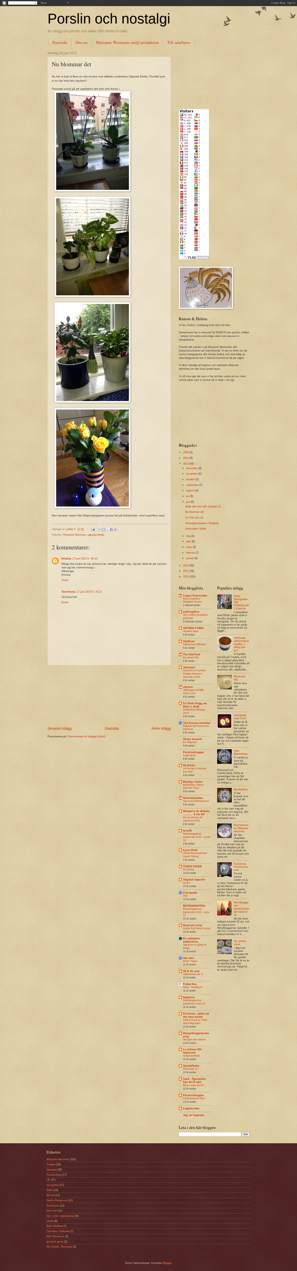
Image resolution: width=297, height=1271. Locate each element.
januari (190, 558)
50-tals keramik (192, 739)
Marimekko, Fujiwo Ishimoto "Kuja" (193, 786)
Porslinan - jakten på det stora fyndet (196, 1015)
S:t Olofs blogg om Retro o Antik (195, 705)
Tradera (50, 1164)
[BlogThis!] (104, 529)
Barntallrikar (241, 789)
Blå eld (50, 1195)
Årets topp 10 (190, 1068)
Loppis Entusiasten (195, 595)
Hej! (185, 895)
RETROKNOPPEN (194, 905)
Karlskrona (52, 1205)
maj (188, 535)
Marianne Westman (74, 534)
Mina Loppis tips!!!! (193, 1085)
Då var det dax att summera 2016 (192, 819)
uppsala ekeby (95, 534)
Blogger (167, 1263)
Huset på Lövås (192, 925)
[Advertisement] (109, 695)
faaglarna (189, 997)
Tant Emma (68, 591)
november (192, 473)
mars (189, 547)
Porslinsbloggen (193, 752)
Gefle (49, 1190)
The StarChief (191, 654)
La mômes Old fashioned (192, 1051)
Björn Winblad (54, 1226)
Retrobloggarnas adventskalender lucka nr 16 (241, 908)
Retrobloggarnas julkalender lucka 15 (194, 1002)
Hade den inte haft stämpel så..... (204, 506)
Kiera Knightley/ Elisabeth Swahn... (193, 600)
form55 (187, 830)
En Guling (188, 869)
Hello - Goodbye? (192, 987)
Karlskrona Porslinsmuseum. (241, 867)
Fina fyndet (190, 892)
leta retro (188, 958)
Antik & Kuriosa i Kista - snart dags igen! (196, 1022)
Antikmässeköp (191, 1055)
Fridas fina (189, 984)
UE (48, 1179)
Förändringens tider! (194, 1098)
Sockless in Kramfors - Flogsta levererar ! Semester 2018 (195, 673)
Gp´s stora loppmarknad (60, 1215)
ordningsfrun (191, 611)
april (189, 541)
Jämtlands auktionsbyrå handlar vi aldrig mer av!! (241, 644)
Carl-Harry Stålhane (57, 1231)
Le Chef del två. (194, 517)
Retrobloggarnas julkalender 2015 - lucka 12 (196, 912)
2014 (186, 457)
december (192, 468)
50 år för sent (191, 971)
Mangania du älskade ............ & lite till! (196, 813)
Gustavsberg (53, 1174)
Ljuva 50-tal (190, 850)
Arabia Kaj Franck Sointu (196, 928)
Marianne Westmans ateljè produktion (127, 42)
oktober (191, 479)
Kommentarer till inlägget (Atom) (86, 736)
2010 (186, 576)
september (192, 485)
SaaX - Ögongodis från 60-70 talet (194, 1080)
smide (50, 1220)
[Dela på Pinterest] (115, 529)
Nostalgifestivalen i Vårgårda (202, 523)
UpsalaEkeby (191, 1065)
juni (188, 501)
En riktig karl (190, 742)
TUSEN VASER (192, 866)
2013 (186, 463)
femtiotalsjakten (193, 797)
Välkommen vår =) (193, 974)
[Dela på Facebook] (112, 529)
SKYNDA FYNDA (193, 628)
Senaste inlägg (59, 728)
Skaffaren (189, 641)
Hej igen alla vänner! (194, 1039)
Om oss (81, 42)
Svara (64, 580)
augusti (190, 490)
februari (191, 552)
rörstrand (51, 1169)
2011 (186, 570)
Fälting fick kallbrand (194, 644)
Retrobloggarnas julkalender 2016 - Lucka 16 (196, 837)
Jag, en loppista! (193, 1115)
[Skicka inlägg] (93, 529)
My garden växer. (240, 943)
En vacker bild (191, 657)
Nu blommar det (194, 511)
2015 (186, 452)
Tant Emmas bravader (196, 722)
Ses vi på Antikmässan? (196, 801)
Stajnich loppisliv (194, 879)
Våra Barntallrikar (241, 752)
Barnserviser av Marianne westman (241, 828)
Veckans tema (190, 631)
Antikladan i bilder (195, 528)
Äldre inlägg (161, 728)
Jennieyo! (189, 667)
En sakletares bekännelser (191, 940)
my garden (52, 1185)
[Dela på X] (108, 529)
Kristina (66, 558)
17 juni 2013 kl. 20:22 (89, 591)
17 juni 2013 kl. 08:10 (84, 558)
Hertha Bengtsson (56, 1200)
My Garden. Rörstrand (59, 1246)
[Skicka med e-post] (100, 529)
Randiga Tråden (193, 781)
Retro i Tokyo (190, 961)
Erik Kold (51, 1210)
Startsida (59, 42)
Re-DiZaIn (189, 765)
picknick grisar (54, 1241)
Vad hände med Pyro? (240, 717)
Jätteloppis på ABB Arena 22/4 (193, 692)
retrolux (188, 686)
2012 (186, 565)
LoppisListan (191, 1108)
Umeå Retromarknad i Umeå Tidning (195, 855)
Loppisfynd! (189, 755)
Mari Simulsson (55, 1236)
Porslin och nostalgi (108, 18)
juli (188, 496)
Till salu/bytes (179, 42)
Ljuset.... (187, 882)
